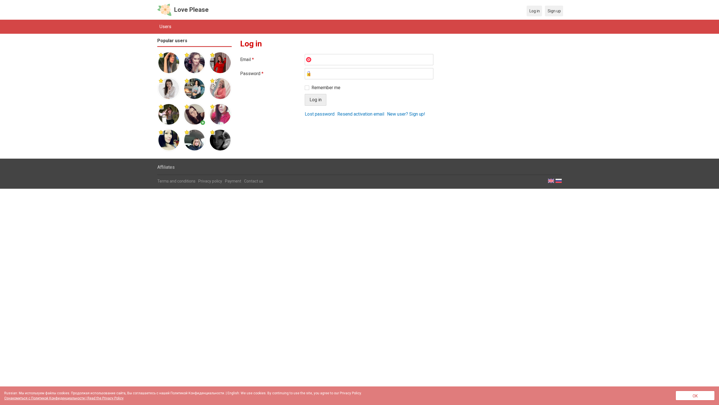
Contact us (253, 181)
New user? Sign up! (406, 114)
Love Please (191, 9)
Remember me (325, 87)
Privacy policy (210, 181)
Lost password (320, 114)
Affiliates (166, 167)
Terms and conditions (176, 181)
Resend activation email (360, 114)
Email (247, 59)
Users (165, 26)
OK (695, 396)
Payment (233, 181)
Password (251, 73)
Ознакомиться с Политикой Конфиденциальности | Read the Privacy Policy (64, 398)
